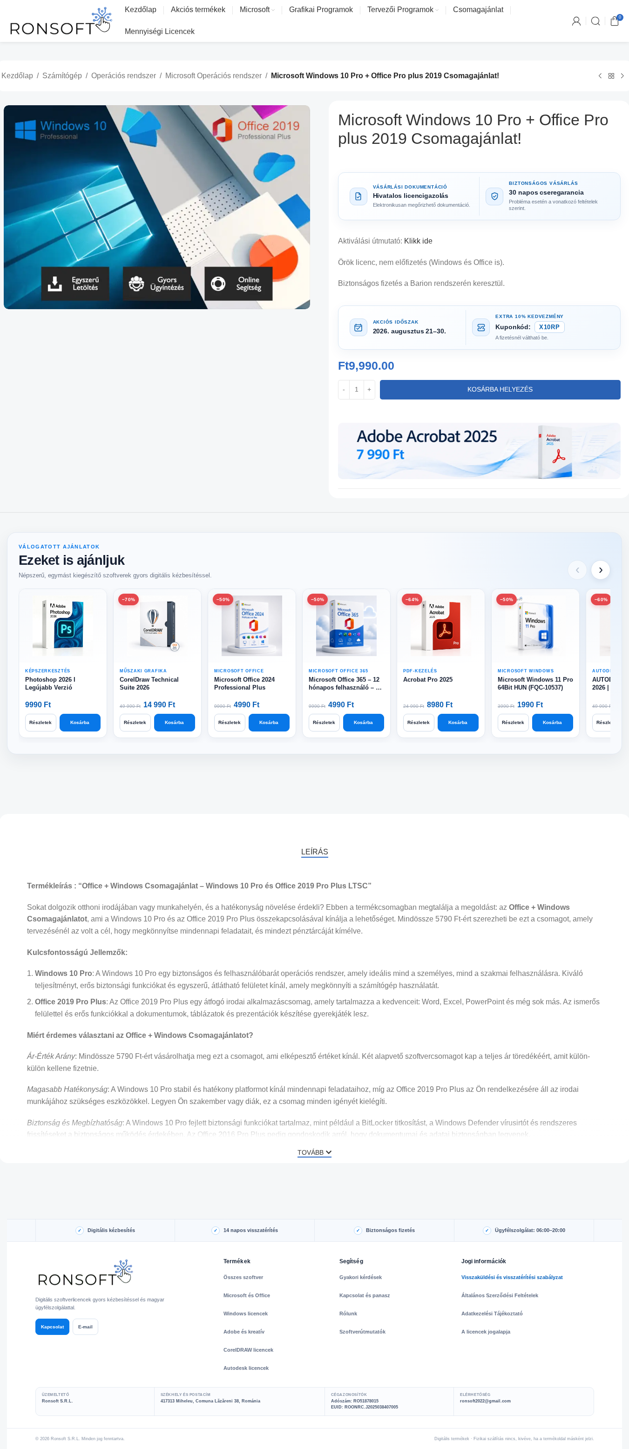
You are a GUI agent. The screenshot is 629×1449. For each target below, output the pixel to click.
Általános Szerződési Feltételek (499, 1295)
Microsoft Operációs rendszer (213, 76)
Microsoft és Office (246, 1295)
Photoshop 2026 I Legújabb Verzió (50, 683)
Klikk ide (418, 241)
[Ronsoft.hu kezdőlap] (86, 1272)
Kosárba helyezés (500, 389)
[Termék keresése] (595, 21)
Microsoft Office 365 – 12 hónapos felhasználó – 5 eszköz (344, 683)
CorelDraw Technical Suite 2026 (149, 683)
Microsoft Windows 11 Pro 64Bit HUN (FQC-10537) (535, 683)
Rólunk (348, 1313)
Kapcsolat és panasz (364, 1295)
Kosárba (79, 722)
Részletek (40, 722)
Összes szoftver (243, 1277)
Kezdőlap (17, 76)
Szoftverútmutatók (362, 1331)
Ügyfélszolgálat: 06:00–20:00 (530, 1230)
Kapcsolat (52, 1326)
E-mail (85, 1326)
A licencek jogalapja (485, 1331)
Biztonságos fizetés (390, 1230)
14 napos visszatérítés (250, 1230)
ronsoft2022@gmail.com (485, 1401)
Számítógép (62, 76)
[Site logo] (61, 20)
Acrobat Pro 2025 (428, 679)
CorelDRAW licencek (248, 1350)
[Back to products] (611, 76)
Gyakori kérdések (360, 1277)
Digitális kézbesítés (111, 1230)
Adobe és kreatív (243, 1331)
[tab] (314, 851)
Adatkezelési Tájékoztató (492, 1313)
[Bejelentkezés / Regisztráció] (576, 21)
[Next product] (622, 76)
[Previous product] (600, 76)
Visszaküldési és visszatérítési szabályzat (512, 1277)
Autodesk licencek (246, 1368)
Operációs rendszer (123, 76)
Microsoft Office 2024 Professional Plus (244, 683)
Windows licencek (245, 1313)
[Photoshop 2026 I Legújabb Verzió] (63, 626)
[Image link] (479, 450)
